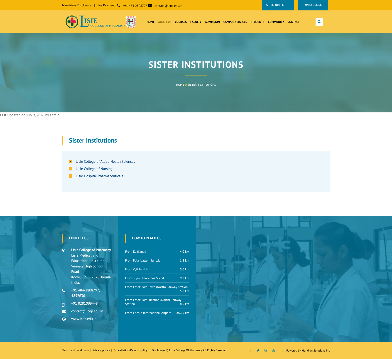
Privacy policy (102, 350)
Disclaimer (158, 350)
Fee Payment (106, 5)
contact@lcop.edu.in (168, 6)
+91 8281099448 (84, 303)
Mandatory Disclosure (76, 5)
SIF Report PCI (277, 5)
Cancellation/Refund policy (130, 350)
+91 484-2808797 (85, 290)
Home (180, 85)
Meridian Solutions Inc (315, 350)
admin (54, 115)
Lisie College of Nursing (94, 169)
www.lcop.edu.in (84, 319)
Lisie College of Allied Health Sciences (105, 161)
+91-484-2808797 (134, 6)
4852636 (78, 296)
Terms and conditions (75, 350)
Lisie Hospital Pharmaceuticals (99, 176)
